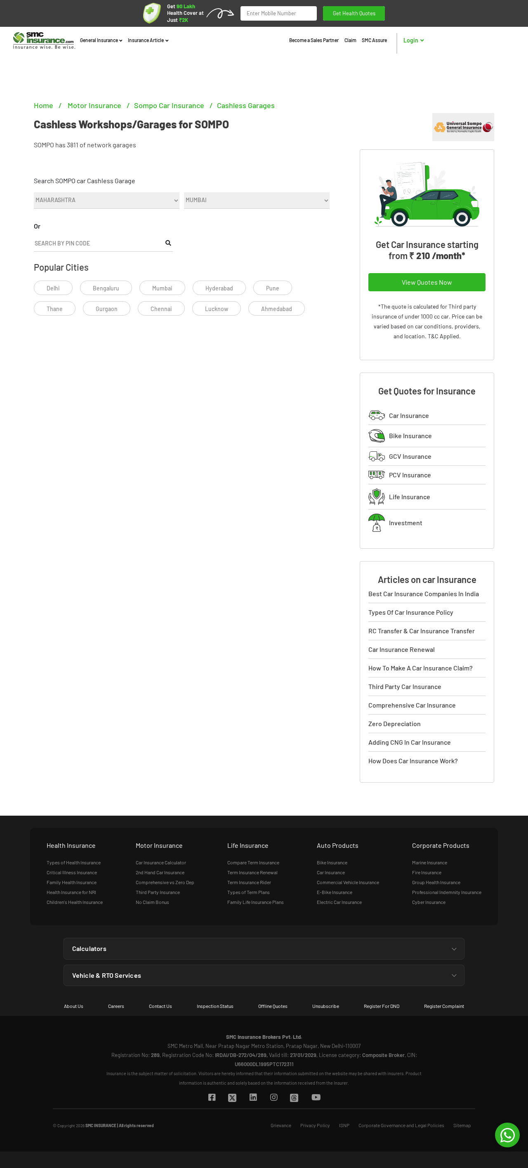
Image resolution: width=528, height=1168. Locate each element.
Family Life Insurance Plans (255, 902)
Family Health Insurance (72, 882)
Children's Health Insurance (75, 902)
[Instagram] (273, 1098)
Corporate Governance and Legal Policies (401, 1125)
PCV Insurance (410, 475)
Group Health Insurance (436, 882)
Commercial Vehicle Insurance (348, 882)
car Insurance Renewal (401, 649)
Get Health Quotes (354, 13)
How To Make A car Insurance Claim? (420, 668)
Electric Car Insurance (339, 902)
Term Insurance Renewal (252, 872)
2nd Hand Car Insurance (160, 872)
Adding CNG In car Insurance (409, 742)
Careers (116, 1006)
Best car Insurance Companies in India (423, 593)
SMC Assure (374, 40)
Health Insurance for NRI (71, 892)
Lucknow (216, 308)
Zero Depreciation (394, 723)
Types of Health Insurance (74, 862)
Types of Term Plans (248, 892)
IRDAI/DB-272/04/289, (241, 1055)
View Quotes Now (427, 282)
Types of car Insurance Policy (410, 612)
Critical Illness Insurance (72, 872)
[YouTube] (316, 1098)
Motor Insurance (90, 105)
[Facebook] (211, 1098)
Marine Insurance (429, 862)
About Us (73, 1006)
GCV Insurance (410, 456)
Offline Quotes (273, 1006)
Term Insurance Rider (249, 882)
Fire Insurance (426, 872)
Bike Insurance (410, 435)
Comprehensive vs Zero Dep (165, 882)
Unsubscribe (325, 1006)
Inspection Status (215, 1006)
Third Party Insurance (158, 892)
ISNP (344, 1125)
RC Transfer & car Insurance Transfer (421, 631)
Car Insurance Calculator (161, 862)
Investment (405, 522)
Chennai (161, 308)
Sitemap (462, 1125)
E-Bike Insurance (334, 892)
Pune (272, 288)
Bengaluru (106, 288)
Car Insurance (409, 415)
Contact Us (160, 1006)
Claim (350, 40)
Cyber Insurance (429, 902)
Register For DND (381, 1006)
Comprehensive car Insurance (412, 705)
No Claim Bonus (152, 902)
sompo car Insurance (165, 105)
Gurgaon (107, 308)
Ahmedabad (276, 308)
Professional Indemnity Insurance (446, 892)
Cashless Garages (242, 105)
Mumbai (162, 288)
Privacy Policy (315, 1125)
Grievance (281, 1125)
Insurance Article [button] (146, 40)
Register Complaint (444, 1006)
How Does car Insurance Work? (413, 761)
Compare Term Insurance (253, 862)
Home (43, 105)
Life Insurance (409, 496)
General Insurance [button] (99, 40)
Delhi (53, 288)
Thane (55, 308)
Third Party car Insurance (404, 686)
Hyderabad (219, 288)
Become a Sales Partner (314, 40)
